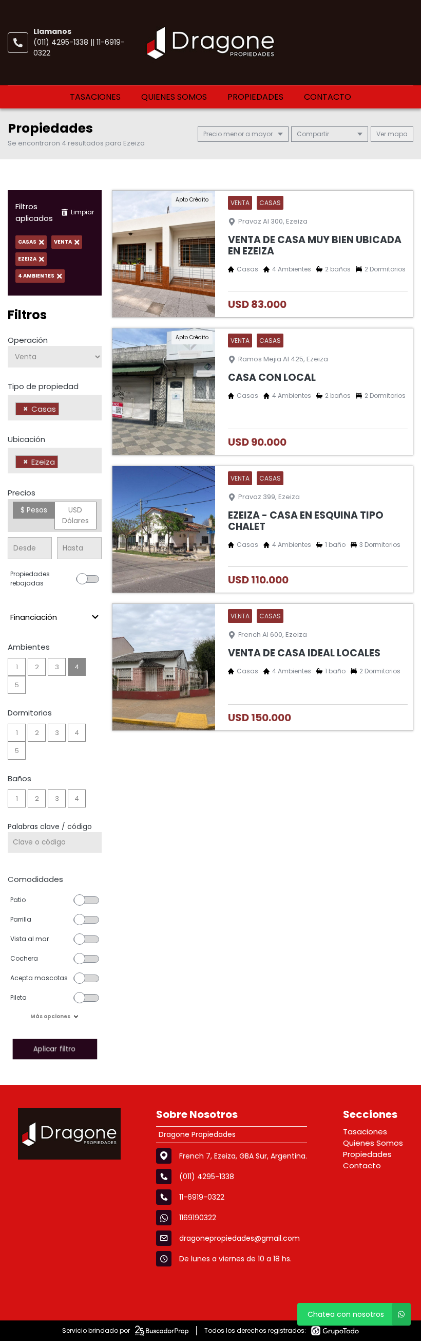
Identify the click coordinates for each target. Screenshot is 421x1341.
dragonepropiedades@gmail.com (239, 1238)
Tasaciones (95, 97)
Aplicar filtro (54, 1049)
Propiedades (255, 97)
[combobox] (55, 407)
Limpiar (82, 212)
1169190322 (197, 1218)
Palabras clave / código (50, 826)
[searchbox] (64, 410)
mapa (397, 134)
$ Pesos (34, 510)
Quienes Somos (174, 97)
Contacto (327, 97)
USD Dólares (75, 515)
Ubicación (26, 439)
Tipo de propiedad (43, 386)
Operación (28, 340)
